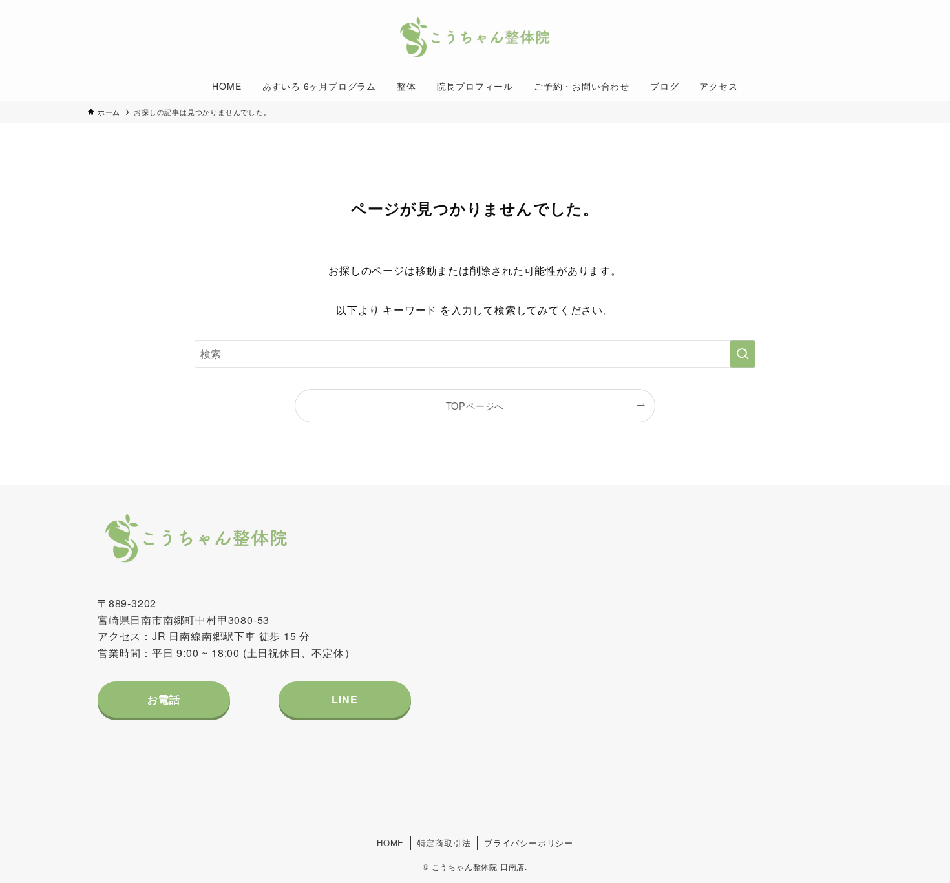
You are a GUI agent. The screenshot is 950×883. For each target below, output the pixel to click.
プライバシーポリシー (528, 842)
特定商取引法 (444, 842)
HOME (390, 842)
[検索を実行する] (742, 354)
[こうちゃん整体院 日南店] (475, 38)
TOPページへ (475, 405)
